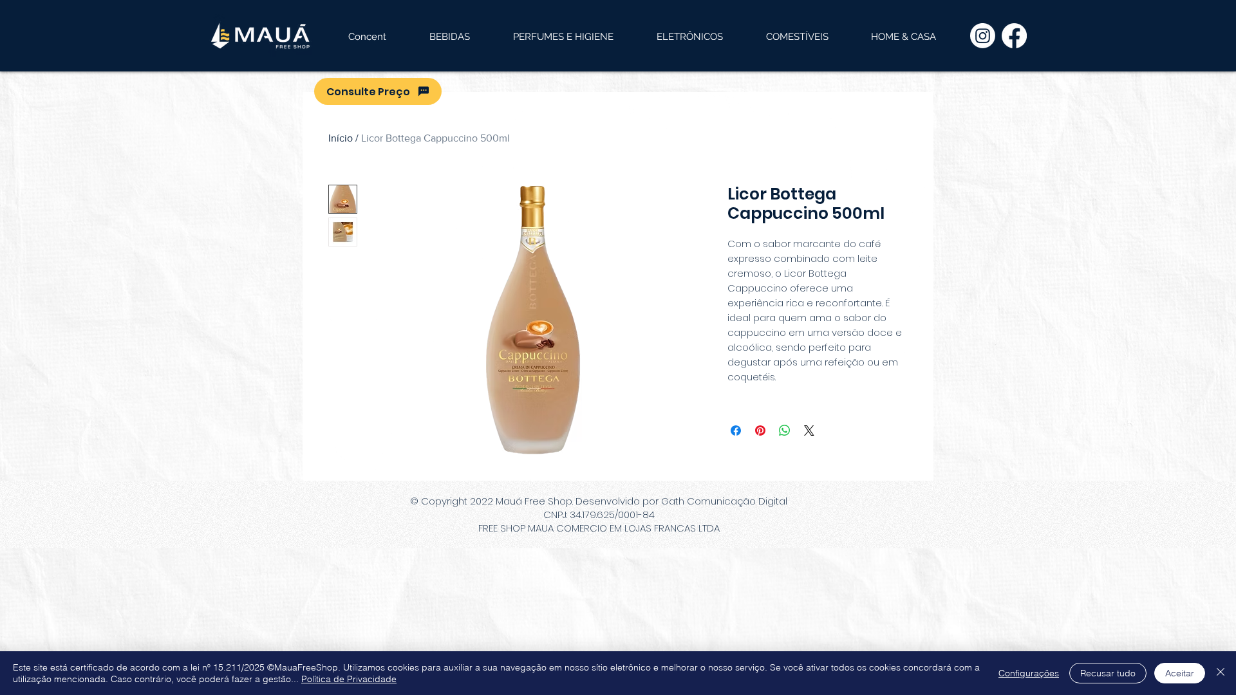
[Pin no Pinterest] (760, 430)
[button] (449, 36)
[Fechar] (1220, 673)
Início (340, 138)
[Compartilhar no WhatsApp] (784, 430)
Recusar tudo (1108, 673)
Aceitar (1179, 673)
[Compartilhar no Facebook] (736, 430)
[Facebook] (1014, 35)
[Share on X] (809, 430)
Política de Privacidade (349, 679)
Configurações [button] (1028, 673)
